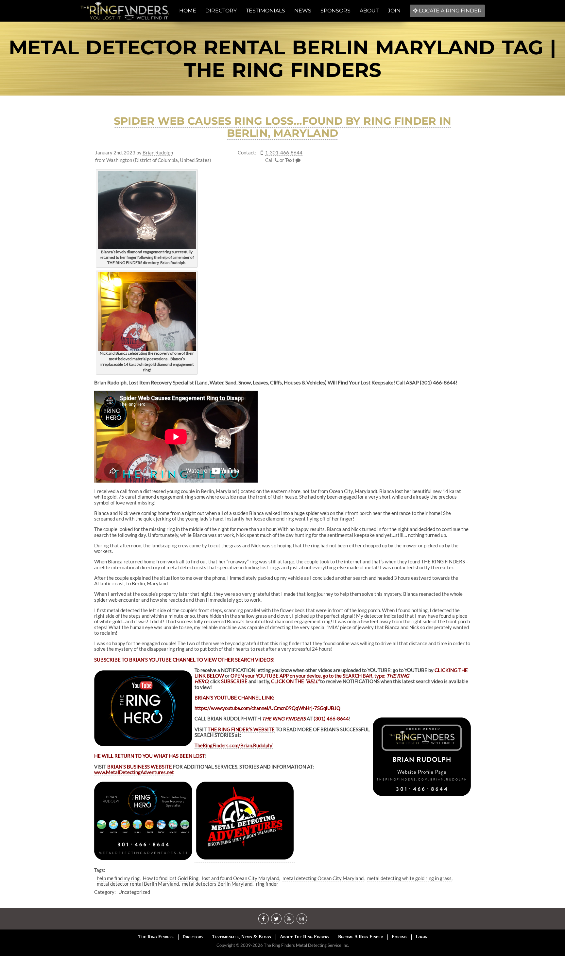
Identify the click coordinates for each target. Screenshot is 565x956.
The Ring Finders (156, 936)
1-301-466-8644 (283, 152)
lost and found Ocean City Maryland (240, 878)
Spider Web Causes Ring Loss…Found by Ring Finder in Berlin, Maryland (282, 127)
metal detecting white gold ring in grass (409, 878)
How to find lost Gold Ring (170, 878)
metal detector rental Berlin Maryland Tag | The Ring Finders (282, 58)
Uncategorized (134, 892)
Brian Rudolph (158, 152)
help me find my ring (118, 878)
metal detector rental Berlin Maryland (138, 884)
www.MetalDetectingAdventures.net (134, 772)
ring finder (267, 884)
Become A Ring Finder (360, 936)
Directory (192, 936)
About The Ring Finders (304, 936)
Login (421, 936)
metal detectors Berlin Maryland (217, 884)
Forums (399, 936)
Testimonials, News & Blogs (241, 936)
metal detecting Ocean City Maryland (323, 878)
